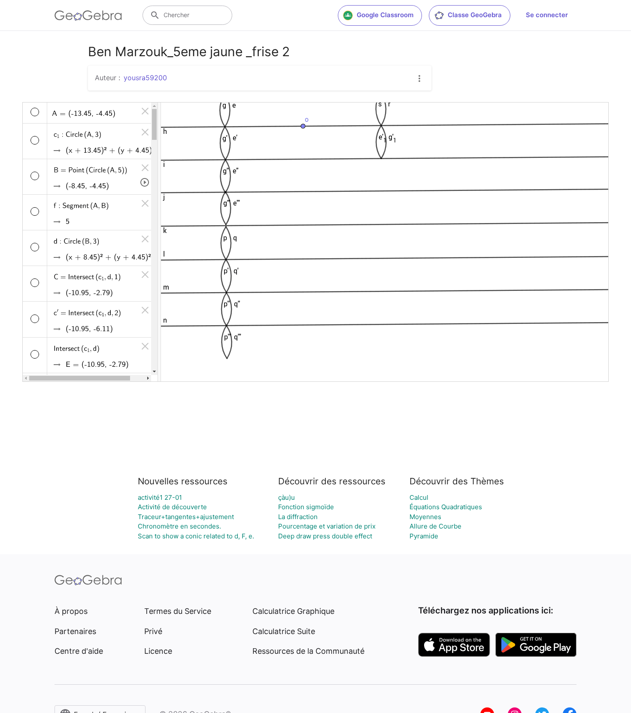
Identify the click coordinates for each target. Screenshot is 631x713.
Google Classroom (385, 15)
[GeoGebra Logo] (88, 15)
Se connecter (547, 15)
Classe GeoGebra (475, 15)
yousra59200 (145, 77)
